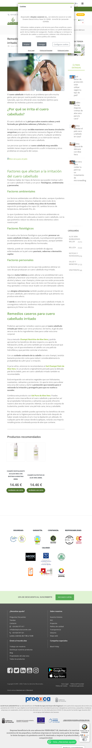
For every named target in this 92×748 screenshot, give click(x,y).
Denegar (41, 44)
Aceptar (27, 44)
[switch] (84, 739)
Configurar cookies (61, 44)
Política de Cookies (63, 50)
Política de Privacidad (46, 50)
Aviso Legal (31, 50)
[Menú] (88, 724)
